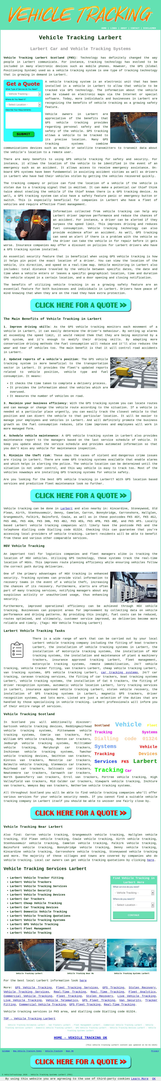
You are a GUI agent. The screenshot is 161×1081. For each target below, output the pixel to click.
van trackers (35, 781)
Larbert (67, 508)
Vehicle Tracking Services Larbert (45, 869)
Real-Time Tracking (70, 991)
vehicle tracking (70, 70)
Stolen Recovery (142, 987)
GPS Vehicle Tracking (33, 987)
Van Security (130, 1000)
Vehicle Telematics (62, 1000)
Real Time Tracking (107, 991)
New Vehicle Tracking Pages (27, 1051)
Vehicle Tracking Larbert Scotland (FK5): (41, 57)
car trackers (35, 772)
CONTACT (135, 28)
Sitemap (6, 1051)
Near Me (70, 1051)
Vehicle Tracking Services (26, 991)
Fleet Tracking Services (77, 987)
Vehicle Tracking (54, 1051)
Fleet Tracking (69, 996)
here (150, 860)
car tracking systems (119, 672)
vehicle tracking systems (48, 751)
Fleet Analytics (142, 991)
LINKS (113, 28)
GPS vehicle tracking (35, 739)
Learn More (139, 1078)
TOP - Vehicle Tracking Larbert (30, 1018)
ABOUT (124, 28)
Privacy (155, 1051)
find (17, 834)
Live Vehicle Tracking (136, 996)
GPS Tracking (113, 987)
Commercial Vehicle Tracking (28, 996)
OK (154, 1078)
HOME (103, 28)
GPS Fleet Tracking (98, 1000)
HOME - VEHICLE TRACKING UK (80, 1038)
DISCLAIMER (149, 28)
